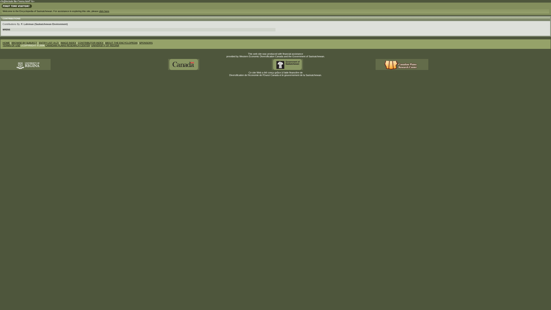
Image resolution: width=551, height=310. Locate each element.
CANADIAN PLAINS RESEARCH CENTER (67, 45)
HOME (6, 43)
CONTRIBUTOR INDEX (90, 43)
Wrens (6, 30)
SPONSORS (146, 43)
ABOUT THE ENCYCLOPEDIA (121, 43)
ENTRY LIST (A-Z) (49, 43)
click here (104, 11)
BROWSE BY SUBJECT (24, 43)
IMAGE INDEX (68, 43)
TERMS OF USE (11, 45)
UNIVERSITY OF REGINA (105, 45)
